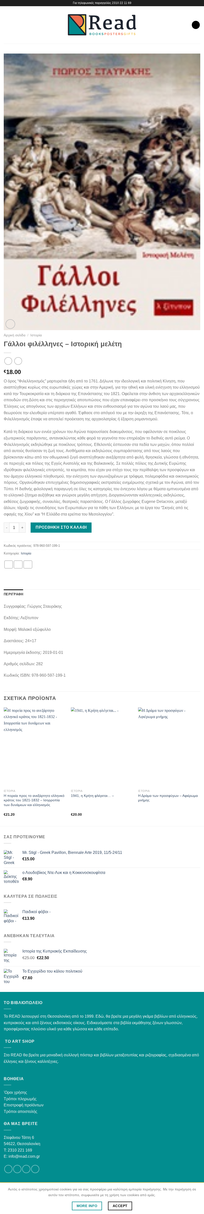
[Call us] (35, 1169)
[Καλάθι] (196, 25)
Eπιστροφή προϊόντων (24, 1105)
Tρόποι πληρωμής (20, 1099)
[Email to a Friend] (27, 564)
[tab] (13, 594)
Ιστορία (36, 335)
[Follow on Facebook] (8, 1169)
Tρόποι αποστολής (20, 1111)
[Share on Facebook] (18, 564)
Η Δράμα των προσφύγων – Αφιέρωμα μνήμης (168, 798)
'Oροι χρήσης (15, 1092)
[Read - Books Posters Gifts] (102, 25)
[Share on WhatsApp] (8, 564)
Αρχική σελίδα (14, 335)
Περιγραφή (13, 594)
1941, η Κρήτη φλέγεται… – (92, 796)
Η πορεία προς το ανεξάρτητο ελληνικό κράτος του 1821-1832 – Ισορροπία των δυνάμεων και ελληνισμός (34, 800)
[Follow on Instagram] (17, 1169)
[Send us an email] (26, 1169)
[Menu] (7, 25)
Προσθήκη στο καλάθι (61, 527)
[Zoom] (10, 324)
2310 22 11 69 (121, 3)
